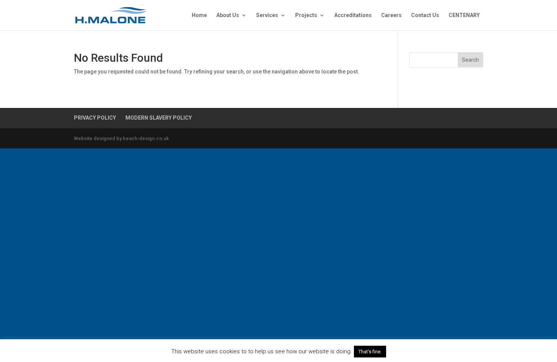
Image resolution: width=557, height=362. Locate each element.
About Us (227, 15)
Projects (306, 15)
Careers (391, 15)
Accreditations (353, 15)
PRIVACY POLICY (95, 118)
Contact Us (425, 15)
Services (267, 15)
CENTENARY (464, 15)
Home (199, 15)
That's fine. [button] (370, 351)
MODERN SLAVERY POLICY (158, 118)
